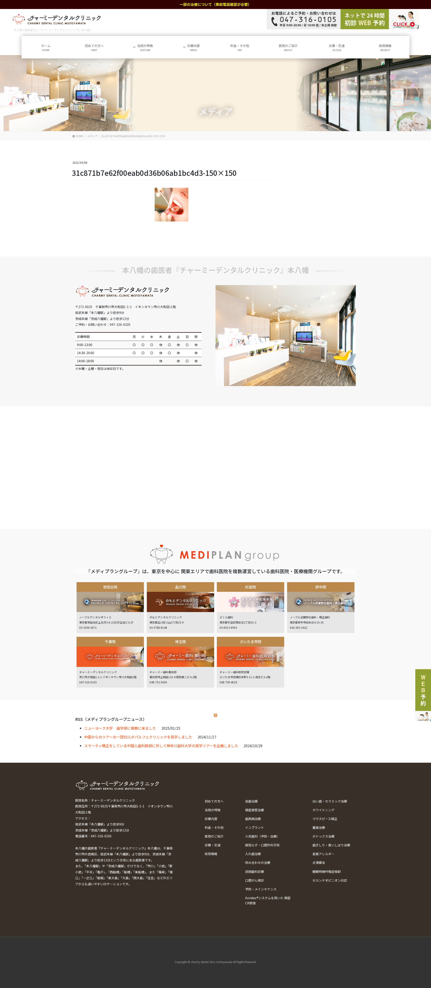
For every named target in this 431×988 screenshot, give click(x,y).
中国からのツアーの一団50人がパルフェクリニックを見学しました (138, 737)
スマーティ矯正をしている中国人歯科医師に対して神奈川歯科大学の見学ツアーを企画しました (161, 745)
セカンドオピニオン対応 (329, 880)
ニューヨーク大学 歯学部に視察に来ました (120, 728)
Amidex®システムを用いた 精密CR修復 (267, 900)
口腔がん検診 (254, 880)
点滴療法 (318, 862)
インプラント (254, 827)
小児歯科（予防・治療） (262, 836)
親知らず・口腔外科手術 (262, 845)
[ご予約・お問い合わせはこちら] (343, 19)
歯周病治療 (253, 818)
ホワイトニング (323, 810)
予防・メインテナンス (261, 889)
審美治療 (318, 827)
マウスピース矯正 (324, 818)
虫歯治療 (251, 801)
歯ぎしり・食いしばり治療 (331, 845)
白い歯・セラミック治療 (329, 801)
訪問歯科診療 (254, 871)
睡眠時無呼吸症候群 (326, 871)
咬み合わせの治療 (257, 862)
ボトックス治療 (323, 836)
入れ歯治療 (253, 854)
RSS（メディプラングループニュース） (111, 719)
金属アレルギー (323, 854)
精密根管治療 (254, 810)
